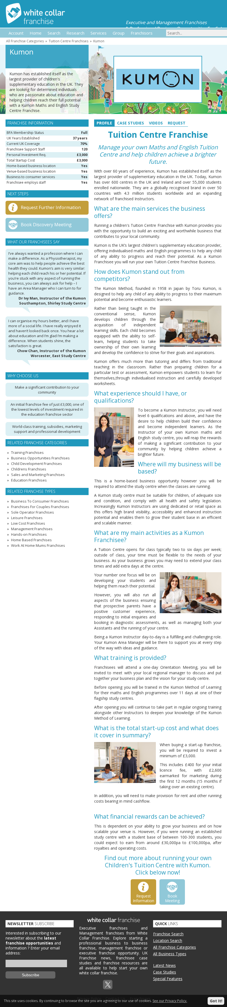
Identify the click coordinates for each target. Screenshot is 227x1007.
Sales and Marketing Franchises (38, 474)
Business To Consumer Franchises (40, 501)
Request (176, 123)
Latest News (164, 965)
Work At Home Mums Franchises (38, 545)
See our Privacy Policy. (170, 1000)
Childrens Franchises (28, 469)
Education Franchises (29, 480)
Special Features (167, 978)
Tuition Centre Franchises (68, 41)
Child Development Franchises (36, 463)
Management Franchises (32, 528)
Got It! (216, 1000)
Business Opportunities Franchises (40, 458)
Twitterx (107, 984)
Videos (156, 123)
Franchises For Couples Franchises (40, 506)
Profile (104, 123)
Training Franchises (27, 452)
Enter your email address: (33, 950)
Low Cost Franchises (28, 523)
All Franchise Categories (25, 41)
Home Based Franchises (31, 539)
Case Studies (130, 123)
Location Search (167, 940)
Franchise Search (168, 933)
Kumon (98, 41)
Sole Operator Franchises (32, 512)
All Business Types (169, 953)
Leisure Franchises (27, 517)
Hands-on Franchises (29, 534)
